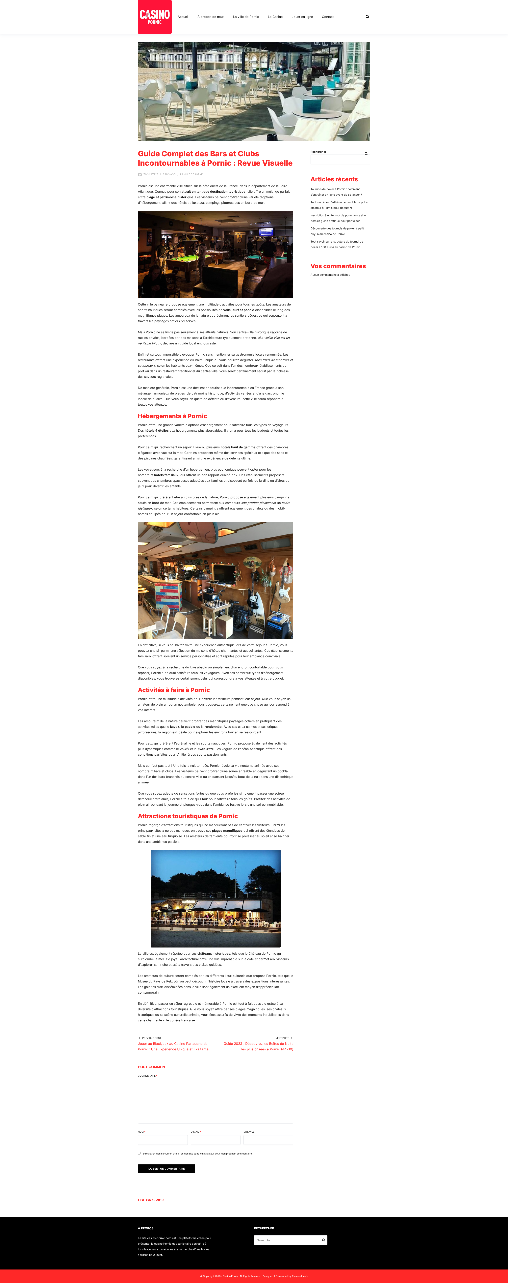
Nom (141, 1131)
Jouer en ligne (302, 17)
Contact (328, 17)
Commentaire (147, 1075)
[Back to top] (504, 1279)
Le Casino (275, 17)
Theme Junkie (300, 1276)
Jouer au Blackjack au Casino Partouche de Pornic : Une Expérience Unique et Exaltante (173, 1046)
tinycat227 (150, 174)
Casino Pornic (231, 1276)
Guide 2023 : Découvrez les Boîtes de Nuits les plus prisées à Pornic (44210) (258, 1046)
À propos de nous (210, 17)
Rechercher (318, 151)
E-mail (196, 1131)
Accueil (183, 17)
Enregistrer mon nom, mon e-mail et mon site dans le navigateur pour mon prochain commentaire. (197, 1153)
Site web (249, 1131)
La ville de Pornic (246, 17)
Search (323, 1240)
